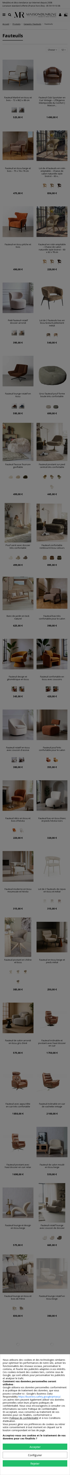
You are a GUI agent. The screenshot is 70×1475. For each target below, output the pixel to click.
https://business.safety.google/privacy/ (39, 1396)
